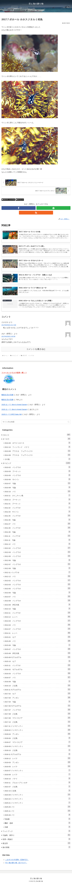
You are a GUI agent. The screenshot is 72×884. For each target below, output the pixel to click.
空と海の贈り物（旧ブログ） (16, 863)
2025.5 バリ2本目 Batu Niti (12, 414)
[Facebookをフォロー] (19, 208)
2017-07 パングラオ (9, 199)
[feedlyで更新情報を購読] (53, 208)
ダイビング (20, 199)
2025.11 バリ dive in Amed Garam (14, 405)
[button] (68, 422)
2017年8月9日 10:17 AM (9, 325)
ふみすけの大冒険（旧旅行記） (17, 860)
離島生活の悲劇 (7, 395)
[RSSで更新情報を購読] (36, 213)
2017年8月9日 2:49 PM (8, 336)
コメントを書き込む (36, 349)
